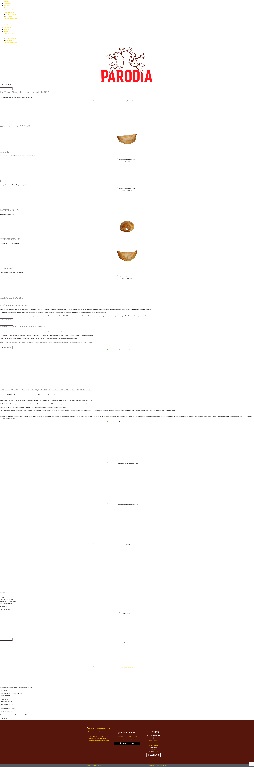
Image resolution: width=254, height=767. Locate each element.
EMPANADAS (7, 3)
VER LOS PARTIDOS (10, 14)
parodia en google (10, 715)
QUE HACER (7, 7)
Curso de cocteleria (10, 16)
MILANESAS (7, 1)
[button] (127, 23)
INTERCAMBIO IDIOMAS (11, 18)
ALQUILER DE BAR (10, 12)
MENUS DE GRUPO (10, 10)
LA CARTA (6, 5)
